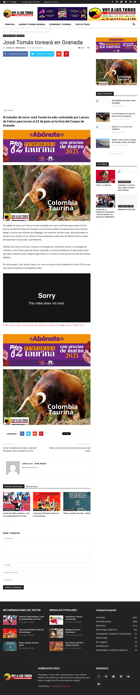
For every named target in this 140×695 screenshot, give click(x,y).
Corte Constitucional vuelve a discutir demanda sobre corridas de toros (20, 449)
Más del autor (32, 486)
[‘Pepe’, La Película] (105, 176)
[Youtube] (135, 2)
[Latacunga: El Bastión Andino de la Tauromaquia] (46, 501)
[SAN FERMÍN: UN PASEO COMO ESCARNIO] (103, 104)
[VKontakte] (130, 2)
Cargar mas (115, 154)
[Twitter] (121, 2)
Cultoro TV (70, 325)
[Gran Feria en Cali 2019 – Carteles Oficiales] (56, 646)
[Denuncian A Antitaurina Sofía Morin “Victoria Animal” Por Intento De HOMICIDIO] (105, 200)
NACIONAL (101, 625)
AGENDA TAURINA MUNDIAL (32, 24)
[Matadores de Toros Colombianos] (56, 633)
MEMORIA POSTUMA (126, 210)
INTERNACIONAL (9, 36)
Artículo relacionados (14, 486)
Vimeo (81, 325)
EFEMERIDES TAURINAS (60, 24)
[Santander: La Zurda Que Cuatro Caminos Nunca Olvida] (127, 176)
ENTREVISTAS (102, 646)
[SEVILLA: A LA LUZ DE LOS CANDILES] (103, 130)
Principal (10, 24)
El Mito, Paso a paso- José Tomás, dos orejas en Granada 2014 (31, 325)
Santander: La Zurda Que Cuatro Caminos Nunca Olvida (126, 187)
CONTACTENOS (82, 24)
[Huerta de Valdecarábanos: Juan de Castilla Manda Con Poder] (16, 501)
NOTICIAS (20, 36)
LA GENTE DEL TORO (126, 206)
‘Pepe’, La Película (103, 185)
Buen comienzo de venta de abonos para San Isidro (70, 449)
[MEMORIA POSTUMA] (127, 200)
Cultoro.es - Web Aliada (15, 48)
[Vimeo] (126, 2)
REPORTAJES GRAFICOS (106, 629)
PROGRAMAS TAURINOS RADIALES (112, 650)
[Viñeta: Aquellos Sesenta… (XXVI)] (77, 501)
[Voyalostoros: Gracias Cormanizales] (56, 620)
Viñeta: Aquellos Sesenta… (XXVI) (76, 513)
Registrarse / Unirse (51, 2)
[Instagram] (117, 2)
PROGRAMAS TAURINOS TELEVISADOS (113, 633)
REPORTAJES (101, 638)
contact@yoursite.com (60, 686)
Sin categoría (101, 642)
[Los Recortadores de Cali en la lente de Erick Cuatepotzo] (103, 117)
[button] (133, 24)
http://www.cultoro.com (29, 467)
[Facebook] (112, 2)
